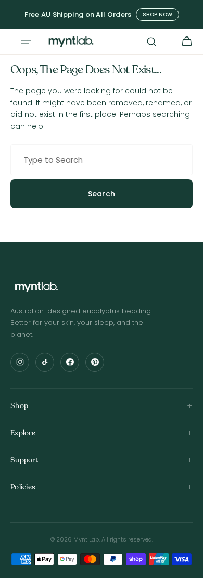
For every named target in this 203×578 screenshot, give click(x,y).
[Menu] (26, 41)
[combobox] (101, 159)
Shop (19, 406)
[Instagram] (19, 362)
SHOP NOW (157, 14)
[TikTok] (44, 362)
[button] (151, 41)
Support (24, 460)
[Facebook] (69, 362)
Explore (22, 433)
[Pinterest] (94, 362)
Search (102, 194)
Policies (22, 487)
